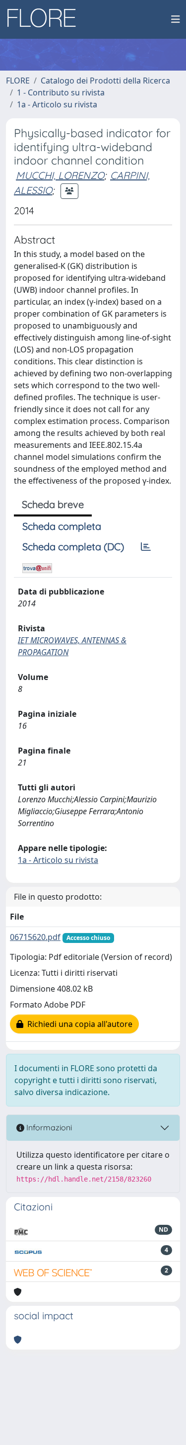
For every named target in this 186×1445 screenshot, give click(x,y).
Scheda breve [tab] (53, 504)
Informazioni (48, 1127)
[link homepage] (45, 19)
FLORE (18, 80)
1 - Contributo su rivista (61, 92)
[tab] (145, 546)
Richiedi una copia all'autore (77, 1024)
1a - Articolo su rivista (57, 104)
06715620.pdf (35, 937)
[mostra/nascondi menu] (175, 19)
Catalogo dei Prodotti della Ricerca (105, 80)
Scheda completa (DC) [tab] (73, 546)
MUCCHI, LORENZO (60, 175)
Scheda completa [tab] (61, 526)
